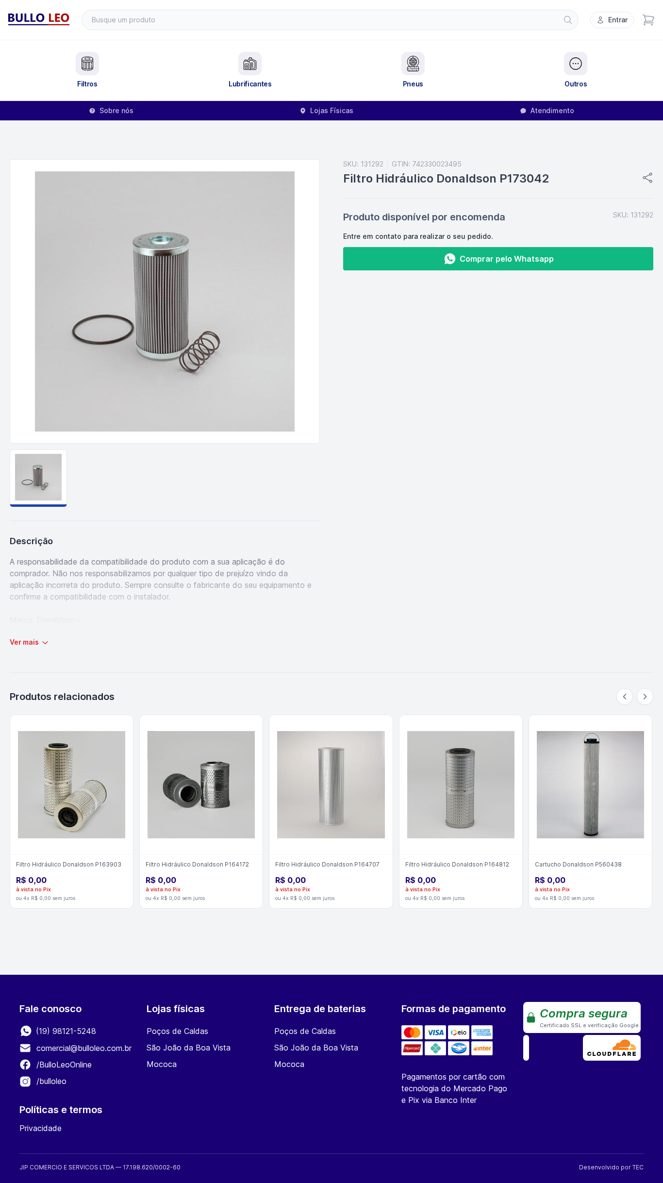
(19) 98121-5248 (64, 1031)
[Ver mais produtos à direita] (645, 696)
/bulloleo (50, 1081)
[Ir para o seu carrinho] (648, 20)
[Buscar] (568, 20)
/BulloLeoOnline (63, 1064)
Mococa (162, 1064)
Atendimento (552, 110)
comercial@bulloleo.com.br (84, 1048)
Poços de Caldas (177, 1031)
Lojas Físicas (331, 110)
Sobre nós (116, 110)
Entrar (618, 20)
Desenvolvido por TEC (611, 1167)
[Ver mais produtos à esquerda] (624, 696)
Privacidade (40, 1128)
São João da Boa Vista (189, 1047)
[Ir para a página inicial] (39, 20)
